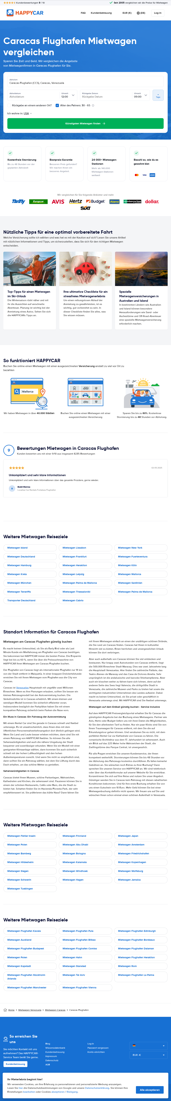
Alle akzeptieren (150, 1090)
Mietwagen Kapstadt (19, 966)
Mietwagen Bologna (74, 853)
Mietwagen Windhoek (75, 871)
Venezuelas (22, 687)
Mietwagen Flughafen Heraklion (136, 957)
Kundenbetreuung (101, 13)
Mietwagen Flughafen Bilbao (79, 940)
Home (11, 1010)
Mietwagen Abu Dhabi (75, 844)
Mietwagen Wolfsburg (130, 871)
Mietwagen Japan (128, 836)
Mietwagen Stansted (74, 966)
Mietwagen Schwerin (19, 880)
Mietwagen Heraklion (75, 565)
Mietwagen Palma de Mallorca (80, 583)
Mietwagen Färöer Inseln (21, 836)
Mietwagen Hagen (73, 880)
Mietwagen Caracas (55, 1010)
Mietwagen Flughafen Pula (78, 931)
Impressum (51, 1056)
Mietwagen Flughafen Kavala (24, 931)
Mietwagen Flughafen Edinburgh (137, 931)
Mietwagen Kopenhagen (132, 862)
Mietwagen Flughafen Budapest (25, 948)
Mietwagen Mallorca (129, 574)
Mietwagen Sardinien (130, 583)
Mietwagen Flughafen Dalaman (136, 948)
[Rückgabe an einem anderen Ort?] (9, 105)
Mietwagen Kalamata (75, 862)
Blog (47, 1043)
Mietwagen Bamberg (19, 853)
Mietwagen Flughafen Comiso (80, 948)
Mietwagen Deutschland (21, 556)
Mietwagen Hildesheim (20, 862)
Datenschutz (51, 1060)
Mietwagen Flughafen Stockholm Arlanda (26, 977)
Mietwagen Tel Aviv (74, 975)
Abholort (13, 79)
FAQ (83, 13)
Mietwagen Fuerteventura (132, 556)
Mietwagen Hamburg (19, 565)
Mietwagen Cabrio (73, 600)
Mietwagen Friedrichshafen (133, 853)
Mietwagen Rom (127, 966)
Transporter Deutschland (21, 600)
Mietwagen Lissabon (74, 548)
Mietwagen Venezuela (29, 1010)
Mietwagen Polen (17, 844)
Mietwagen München (19, 583)
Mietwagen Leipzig (73, 574)
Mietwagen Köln (127, 565)
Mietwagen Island (17, 548)
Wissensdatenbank (55, 1047)
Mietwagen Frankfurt (75, 556)
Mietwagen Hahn (72, 957)
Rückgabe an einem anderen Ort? (31, 105)
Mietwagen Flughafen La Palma (136, 975)
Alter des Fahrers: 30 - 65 (75, 105)
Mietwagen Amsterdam (131, 844)
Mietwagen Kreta (17, 574)
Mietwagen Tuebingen (20, 888)
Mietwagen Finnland (74, 836)
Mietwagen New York (130, 548)
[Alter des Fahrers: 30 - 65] (57, 105)
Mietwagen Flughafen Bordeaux (136, 940)
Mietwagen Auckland (19, 940)
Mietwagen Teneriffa (19, 592)
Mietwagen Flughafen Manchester (26, 987)
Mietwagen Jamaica (129, 880)
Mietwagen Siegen (18, 871)
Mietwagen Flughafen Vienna (79, 987)
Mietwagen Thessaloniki (76, 592)
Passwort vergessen (98, 1047)
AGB (47, 1064)
